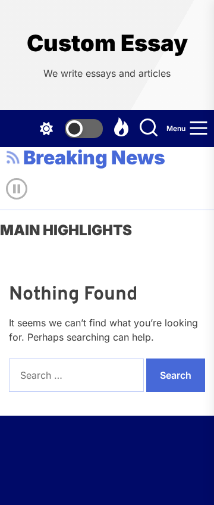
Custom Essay (107, 43)
